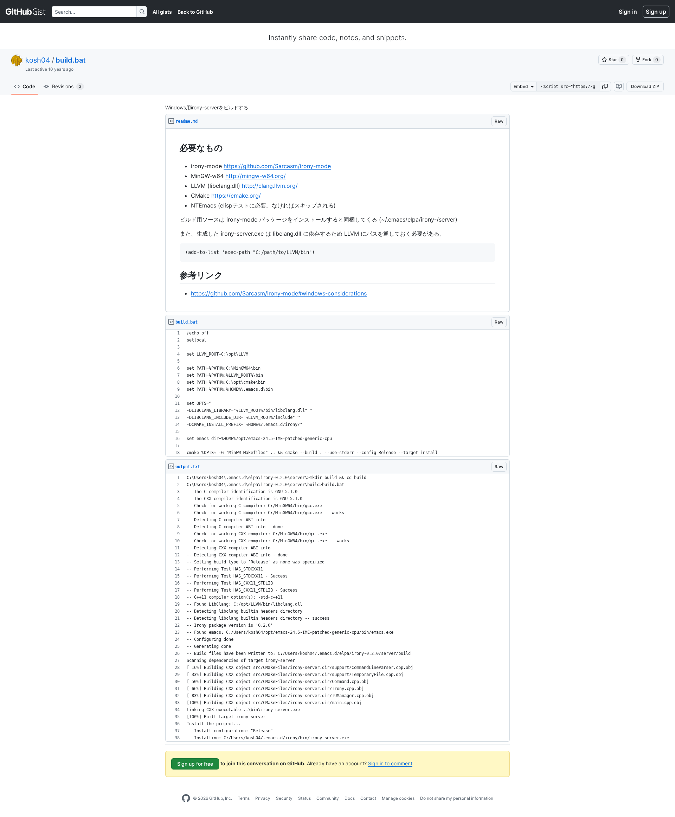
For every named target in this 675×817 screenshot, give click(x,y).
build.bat (71, 60)
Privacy (262, 798)
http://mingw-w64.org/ (255, 175)
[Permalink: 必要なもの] (175, 148)
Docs (350, 798)
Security (284, 798)
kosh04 (37, 60)
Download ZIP (645, 86)
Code (28, 86)
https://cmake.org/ (236, 195)
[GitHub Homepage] (186, 798)
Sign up (656, 11)
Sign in (628, 11)
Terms (244, 798)
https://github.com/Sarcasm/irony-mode (277, 166)
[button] (605, 86)
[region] (337, 220)
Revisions (67, 86)
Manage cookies (398, 798)
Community (327, 798)
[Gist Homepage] (26, 11)
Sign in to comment (390, 763)
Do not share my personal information (456, 798)
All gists (162, 12)
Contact (368, 798)
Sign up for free (195, 764)
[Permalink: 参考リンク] (175, 275)
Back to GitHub (195, 12)
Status (304, 798)
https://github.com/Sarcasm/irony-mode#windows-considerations (279, 293)
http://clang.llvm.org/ (270, 185)
